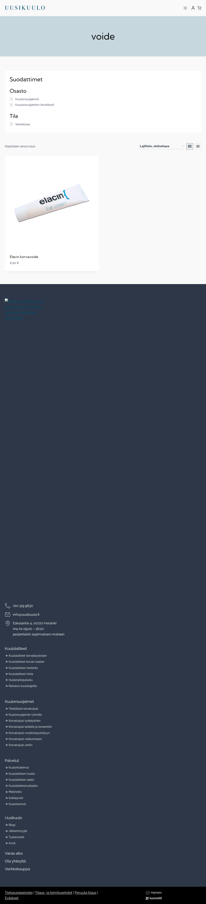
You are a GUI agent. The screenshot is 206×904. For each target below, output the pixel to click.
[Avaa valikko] (185, 8)
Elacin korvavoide (24, 257)
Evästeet (12, 898)
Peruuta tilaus (85, 893)
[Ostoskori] (199, 8)
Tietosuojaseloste (19, 893)
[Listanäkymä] (198, 146)
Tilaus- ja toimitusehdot (53, 893)
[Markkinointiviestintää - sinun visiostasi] (154, 893)
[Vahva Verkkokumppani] (154, 898)
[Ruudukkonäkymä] (189, 146)
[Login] (193, 8)
